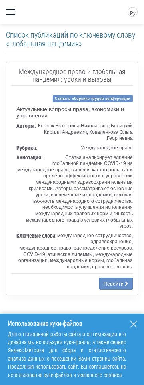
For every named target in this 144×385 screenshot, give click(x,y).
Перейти (114, 283)
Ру (133, 12)
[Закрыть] (133, 324)
